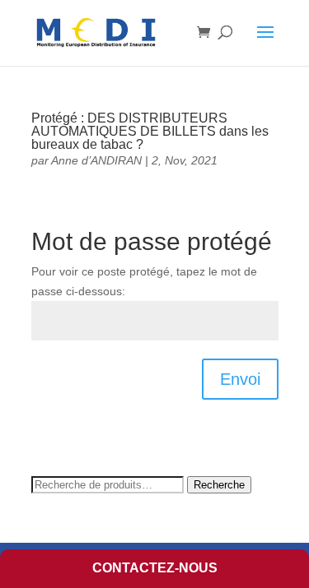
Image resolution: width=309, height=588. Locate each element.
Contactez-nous (155, 568)
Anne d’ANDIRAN (96, 160)
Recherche (219, 485)
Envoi (240, 379)
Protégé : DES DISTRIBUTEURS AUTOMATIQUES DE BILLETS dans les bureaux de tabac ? (150, 131)
